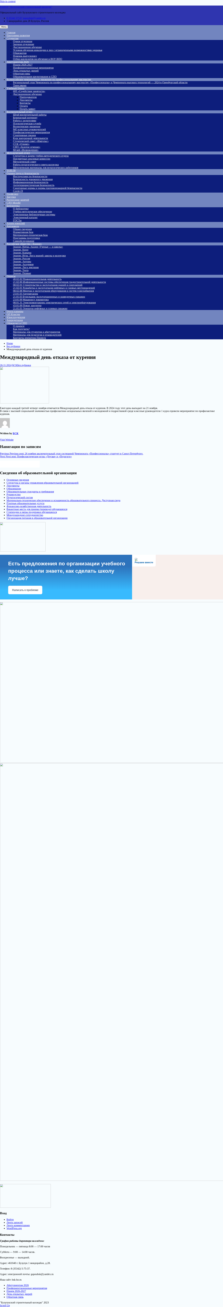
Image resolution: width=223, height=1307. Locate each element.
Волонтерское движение (26, 126)
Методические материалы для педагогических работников (45, 167)
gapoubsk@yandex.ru (34, 18)
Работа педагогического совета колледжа (36, 164)
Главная (11, 32)
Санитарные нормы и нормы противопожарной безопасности (47, 188)
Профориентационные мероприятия (33, 67)
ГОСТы (17, 220)
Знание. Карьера (22, 252)
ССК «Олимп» (21, 144)
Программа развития (18, 35)
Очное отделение (22, 41)
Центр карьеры (15, 311)
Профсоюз (12, 194)
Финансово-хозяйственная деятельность (29, 506)
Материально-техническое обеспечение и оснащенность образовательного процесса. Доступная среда (63, 500)
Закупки (11, 197)
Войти (10, 1219)
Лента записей (15, 1222)
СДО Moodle (14, 202)
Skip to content (8, 1)
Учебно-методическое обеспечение (32, 211)
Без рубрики (24, 365)
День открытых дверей (26, 70)
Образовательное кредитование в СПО (35, 76)
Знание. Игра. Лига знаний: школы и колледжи (39, 255)
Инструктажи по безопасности (30, 176)
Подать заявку (27, 108)
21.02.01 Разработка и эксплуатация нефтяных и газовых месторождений (54, 288)
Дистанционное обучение (27, 47)
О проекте (18, 326)
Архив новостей (16, 223)
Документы (26, 100)
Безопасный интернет (25, 117)
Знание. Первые (22, 273)
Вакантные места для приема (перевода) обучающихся (37, 509)
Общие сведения (22, 229)
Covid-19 (18, 191)
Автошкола (13, 226)
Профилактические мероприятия (31, 132)
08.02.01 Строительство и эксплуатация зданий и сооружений (47, 285)
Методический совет (24, 161)
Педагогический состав (20, 497)
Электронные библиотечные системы (34, 214)
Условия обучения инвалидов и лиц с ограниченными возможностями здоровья (57, 50)
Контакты (25, 103)
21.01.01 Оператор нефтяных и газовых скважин (40, 308)
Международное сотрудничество (25, 515)
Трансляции (19, 85)
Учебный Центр (15, 88)
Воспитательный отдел (19, 111)
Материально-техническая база (30, 235)
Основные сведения (18, 479)
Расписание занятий (18, 199)
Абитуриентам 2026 (18, 61)
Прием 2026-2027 (22, 64)
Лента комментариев (18, 1225)
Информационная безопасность (30, 182)
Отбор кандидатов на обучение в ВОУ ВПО (37, 59)
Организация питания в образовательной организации (37, 518)
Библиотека (13, 205)
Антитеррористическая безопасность (33, 185)
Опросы (11, 276)
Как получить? (21, 329)
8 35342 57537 (14, 18)
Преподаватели (28, 97)
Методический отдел (18, 152)
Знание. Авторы (22, 261)
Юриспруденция (16, 317)
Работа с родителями (24, 120)
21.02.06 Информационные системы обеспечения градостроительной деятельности (59, 282)
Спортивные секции (24, 135)
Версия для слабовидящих (23, 463)
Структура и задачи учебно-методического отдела (41, 155)
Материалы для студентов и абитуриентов (36, 332)
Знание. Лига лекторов (26, 267)
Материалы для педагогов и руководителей (37, 334)
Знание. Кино (20, 249)
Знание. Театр (21, 270)
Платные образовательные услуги (25, 503)
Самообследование (23, 241)
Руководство (14, 494)
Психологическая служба (27, 123)
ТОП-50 (11, 170)
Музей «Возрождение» (26, 150)
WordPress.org (14, 1228)
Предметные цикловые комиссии (31, 158)
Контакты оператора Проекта (29, 337)
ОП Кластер (13, 314)
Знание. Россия (21, 258)
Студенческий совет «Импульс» (31, 141)
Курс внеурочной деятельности (30, 138)
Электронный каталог (25, 217)
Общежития (19, 53)
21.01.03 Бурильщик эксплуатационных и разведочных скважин (49, 296)
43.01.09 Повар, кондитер (27, 305)
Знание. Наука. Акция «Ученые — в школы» (38, 246)
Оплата (24, 106)
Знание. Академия (23, 264)
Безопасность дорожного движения (33, 179)
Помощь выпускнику (25, 56)
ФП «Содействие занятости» (29, 91)
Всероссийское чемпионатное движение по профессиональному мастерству (49, 79)
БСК (14, 365)
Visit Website (7, 439)
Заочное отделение (23, 44)
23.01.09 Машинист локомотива (31, 299)
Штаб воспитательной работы (30, 114)
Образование (14, 488)
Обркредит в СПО (17, 323)
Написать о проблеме (25, 590)
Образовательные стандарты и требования (30, 491)
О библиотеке (21, 208)
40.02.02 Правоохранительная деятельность (37, 279)
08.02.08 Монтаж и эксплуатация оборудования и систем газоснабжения (53, 290)
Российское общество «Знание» (24, 243)
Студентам (12, 38)
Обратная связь (21, 73)
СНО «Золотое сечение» (26, 147)
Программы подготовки (26, 238)
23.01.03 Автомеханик (25, 293)
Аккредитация (15, 320)
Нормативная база (23, 232)
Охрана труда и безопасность (23, 173)
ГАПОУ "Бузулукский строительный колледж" (26, 7)
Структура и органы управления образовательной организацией (43, 482)
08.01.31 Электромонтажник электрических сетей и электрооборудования (54, 302)
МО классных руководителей (29, 129)
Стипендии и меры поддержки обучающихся (32, 512)
